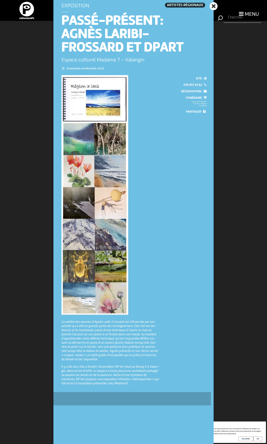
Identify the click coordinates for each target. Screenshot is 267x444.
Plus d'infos (246, 439)
